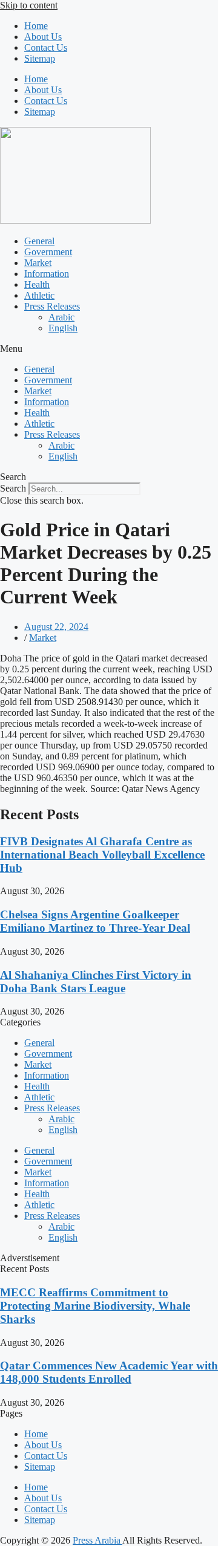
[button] (109, 348)
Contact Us (45, 47)
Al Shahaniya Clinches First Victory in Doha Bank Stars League (95, 982)
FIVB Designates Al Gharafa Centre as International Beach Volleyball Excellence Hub (102, 854)
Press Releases (52, 306)
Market (37, 263)
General (39, 241)
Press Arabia (97, 1540)
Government (48, 252)
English (63, 328)
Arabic (61, 317)
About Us (43, 36)
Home (36, 26)
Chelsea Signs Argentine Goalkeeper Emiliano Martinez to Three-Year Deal (95, 921)
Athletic (39, 295)
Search (13, 488)
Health (37, 284)
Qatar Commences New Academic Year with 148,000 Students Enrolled (109, 1372)
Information (46, 273)
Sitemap (39, 58)
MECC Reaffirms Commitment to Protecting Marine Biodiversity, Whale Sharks (95, 1305)
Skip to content (29, 5)
